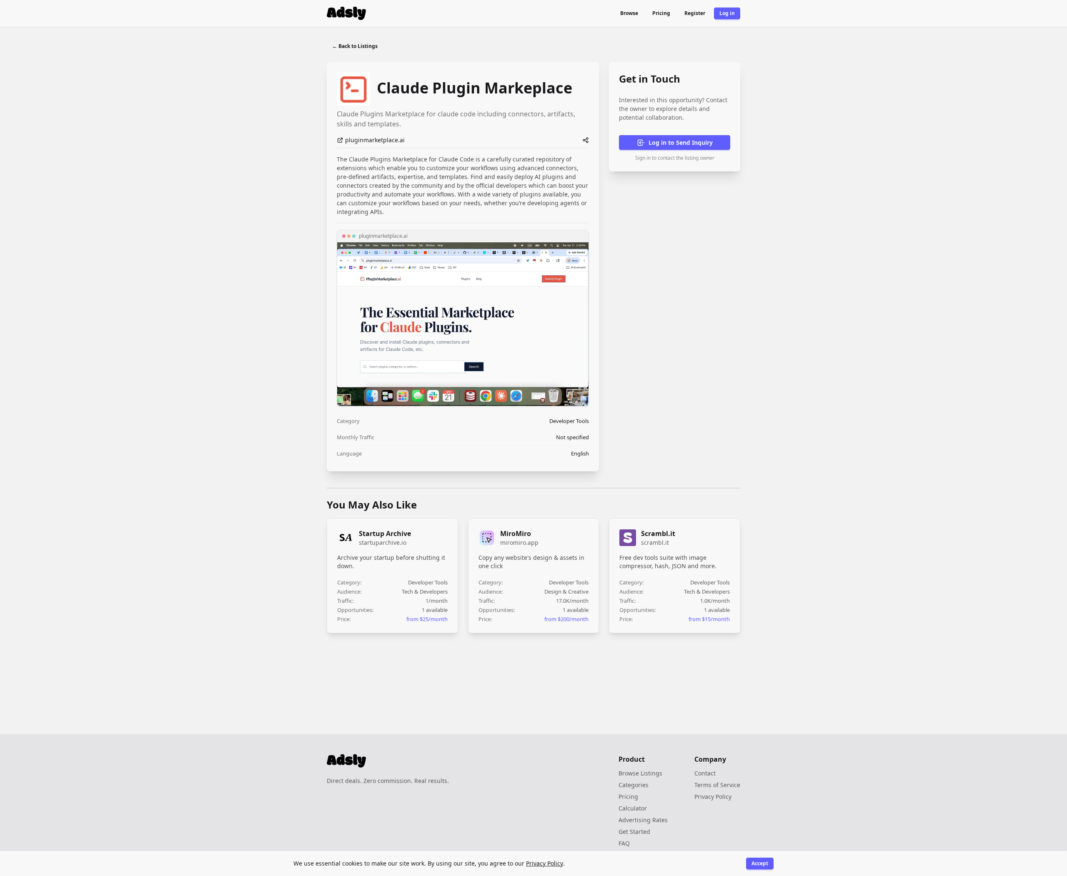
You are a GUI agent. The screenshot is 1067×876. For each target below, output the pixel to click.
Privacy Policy (712, 796)
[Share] (585, 140)
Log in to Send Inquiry (681, 142)
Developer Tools (569, 421)
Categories (634, 785)
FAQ (624, 843)
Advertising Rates (643, 820)
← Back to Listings (355, 46)
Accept (759, 863)
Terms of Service (717, 785)
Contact (705, 773)
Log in (727, 13)
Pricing (661, 13)
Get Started (634, 832)
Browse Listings (640, 773)
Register (694, 13)
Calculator (633, 808)
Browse (629, 13)
